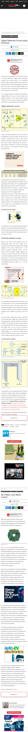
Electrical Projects (23, 424)
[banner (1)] (14, 282)
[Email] (19, 53)
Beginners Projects (15, 35)
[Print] (22, 53)
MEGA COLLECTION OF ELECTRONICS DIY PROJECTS (10, 37)
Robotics (16, 426)
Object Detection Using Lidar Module (10, 409)
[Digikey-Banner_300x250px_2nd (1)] (14, 167)
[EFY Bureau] (12, 47)
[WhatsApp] (16, 53)
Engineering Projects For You (9, 32)
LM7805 (9, 248)
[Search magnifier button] (24, 5)
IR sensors (19, 80)
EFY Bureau (15, 46)
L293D (25, 248)
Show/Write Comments (14, 441)
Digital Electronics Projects (9, 424)
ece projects (17, 424)
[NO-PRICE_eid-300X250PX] (14, 459)
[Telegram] (7, 53)
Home (2, 32)
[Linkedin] (13, 53)
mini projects (12, 426)
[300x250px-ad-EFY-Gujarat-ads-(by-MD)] (14, 479)
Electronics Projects (5, 426)
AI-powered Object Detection (15, 405)
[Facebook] (10, 53)
